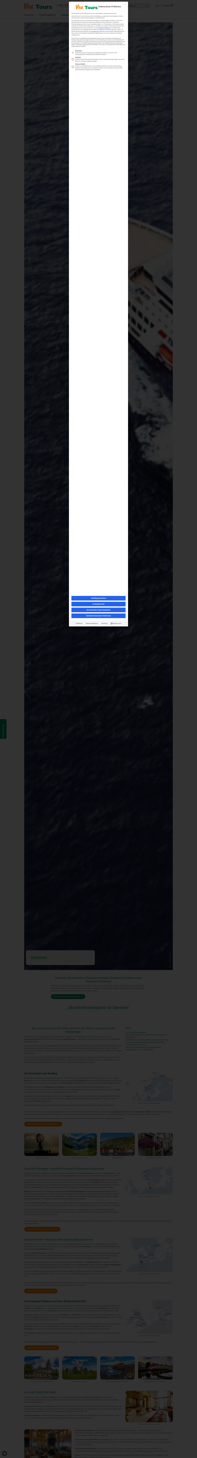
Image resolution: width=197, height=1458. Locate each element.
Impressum (104, 623)
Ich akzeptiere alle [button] (99, 604)
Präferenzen (79, 623)
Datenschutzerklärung (104, 27)
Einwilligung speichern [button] (98, 598)
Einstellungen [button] (95, 31)
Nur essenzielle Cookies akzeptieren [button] (98, 610)
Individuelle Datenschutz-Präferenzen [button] (98, 616)
